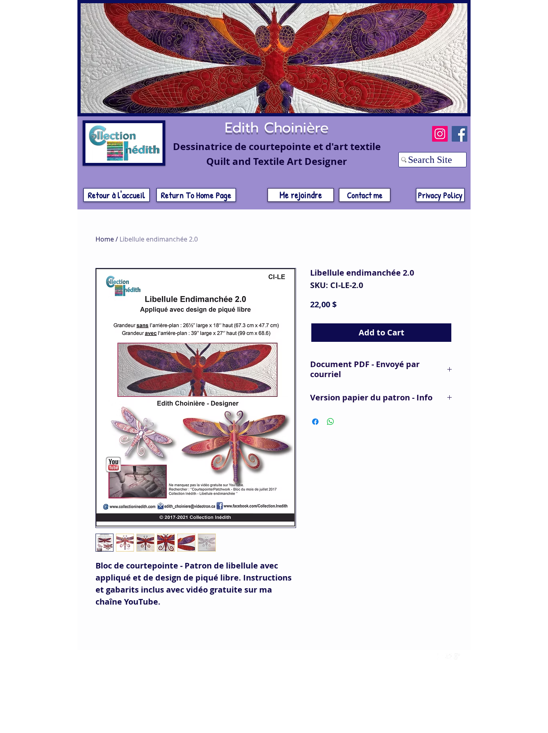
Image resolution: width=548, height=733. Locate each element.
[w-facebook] (440, 656)
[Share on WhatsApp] (330, 421)
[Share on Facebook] (315, 421)
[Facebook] (459, 134)
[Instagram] (440, 134)
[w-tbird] (448, 656)
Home (104, 239)
